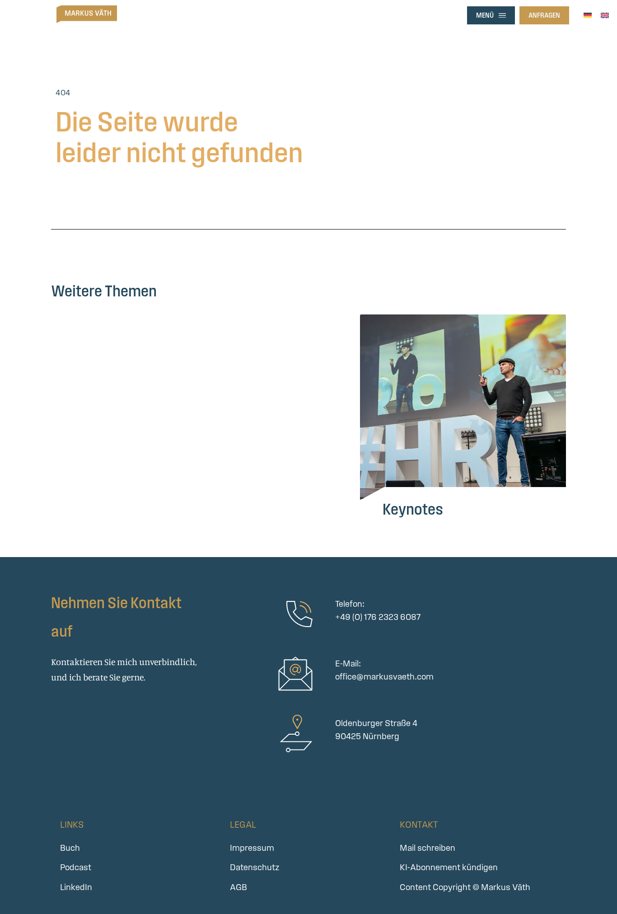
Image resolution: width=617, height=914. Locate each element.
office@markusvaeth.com (384, 676)
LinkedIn (76, 887)
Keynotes (413, 509)
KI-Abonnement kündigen (449, 867)
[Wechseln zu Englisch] (604, 14)
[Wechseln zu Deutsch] (587, 14)
